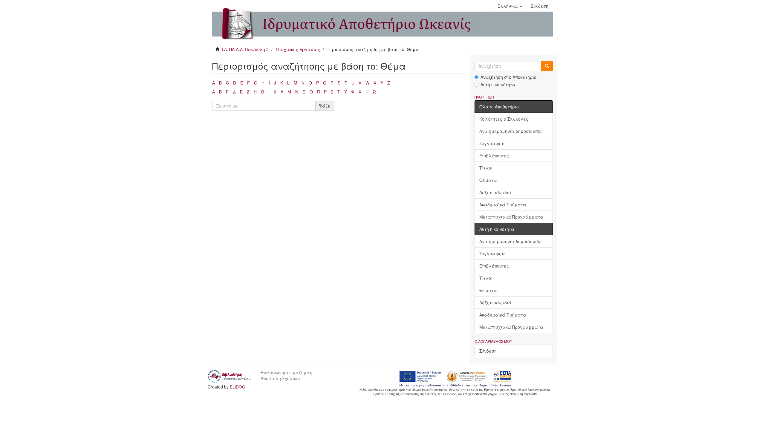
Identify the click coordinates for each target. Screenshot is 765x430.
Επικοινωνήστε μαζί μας (286, 372)
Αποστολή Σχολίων (280, 378)
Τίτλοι (485, 168)
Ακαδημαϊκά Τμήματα (502, 205)
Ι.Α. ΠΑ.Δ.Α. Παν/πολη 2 (245, 49)
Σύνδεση (488, 351)
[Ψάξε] (547, 66)
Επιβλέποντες (494, 156)
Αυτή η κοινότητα (498, 84)
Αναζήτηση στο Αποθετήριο (508, 77)
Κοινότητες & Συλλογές (503, 119)
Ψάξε (325, 106)
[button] (510, 6)
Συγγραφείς (492, 143)
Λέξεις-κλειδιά (495, 192)
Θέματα (488, 180)
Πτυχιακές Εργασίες (298, 49)
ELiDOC (237, 387)
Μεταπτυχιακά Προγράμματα (511, 217)
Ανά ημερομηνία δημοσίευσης (511, 131)
